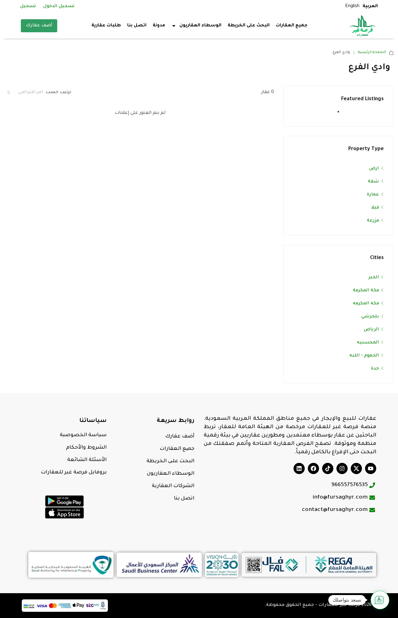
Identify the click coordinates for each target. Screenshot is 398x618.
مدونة (159, 25)
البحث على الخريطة (249, 25)
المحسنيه (368, 342)
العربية (370, 6)
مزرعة (373, 220)
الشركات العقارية (173, 486)
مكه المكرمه (366, 303)
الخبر (373, 277)
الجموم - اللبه (364, 355)
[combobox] (24, 92)
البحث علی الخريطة (170, 461)
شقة (373, 181)
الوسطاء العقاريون (170, 474)
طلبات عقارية (106, 25)
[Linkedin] (299, 468)
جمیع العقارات (177, 449)
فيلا (375, 207)
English (352, 6)
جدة (375, 368)
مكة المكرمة (366, 290)
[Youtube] (370, 468)
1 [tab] (335, 114)
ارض (374, 168)
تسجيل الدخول (58, 6)
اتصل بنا (136, 25)
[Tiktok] (327, 468)
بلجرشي (370, 316)
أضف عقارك (39, 25)
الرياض (371, 329)
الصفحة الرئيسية (372, 53)
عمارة (373, 194)
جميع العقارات (292, 25)
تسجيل (28, 6)
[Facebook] (313, 468)
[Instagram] (342, 468)
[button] (380, 600)
